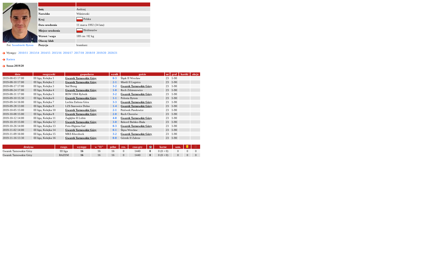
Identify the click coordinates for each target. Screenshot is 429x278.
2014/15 (45, 52)
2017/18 (79, 52)
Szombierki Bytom (23, 45)
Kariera (10, 59)
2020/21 (112, 52)
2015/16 (57, 52)
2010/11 (23, 52)
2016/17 (68, 52)
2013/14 (34, 52)
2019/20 (101, 52)
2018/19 (90, 52)
